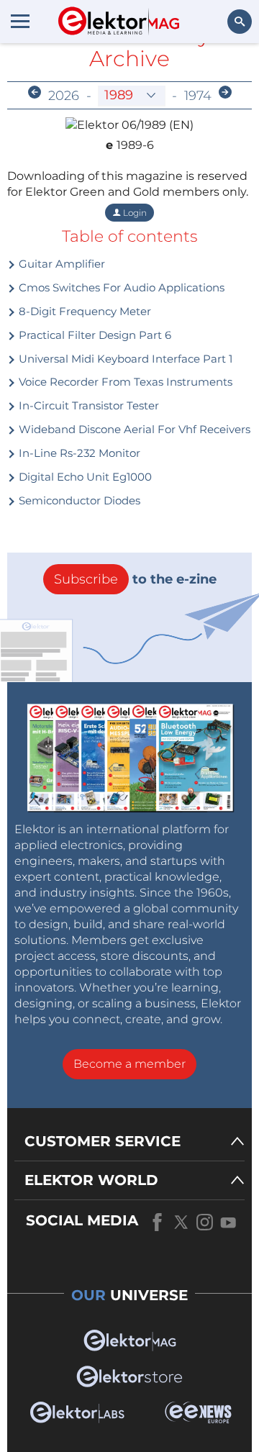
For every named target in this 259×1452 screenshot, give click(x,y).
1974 (198, 96)
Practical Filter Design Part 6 (93, 335)
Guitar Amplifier (60, 264)
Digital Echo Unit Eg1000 (84, 477)
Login (134, 212)
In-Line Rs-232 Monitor (78, 453)
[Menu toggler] (20, 21)
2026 (63, 96)
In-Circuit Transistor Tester (87, 405)
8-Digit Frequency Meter (83, 311)
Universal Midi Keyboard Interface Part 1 (124, 359)
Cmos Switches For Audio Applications (120, 287)
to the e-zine (135, 579)
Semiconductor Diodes (78, 500)
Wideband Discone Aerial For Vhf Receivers (133, 429)
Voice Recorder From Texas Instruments (124, 382)
